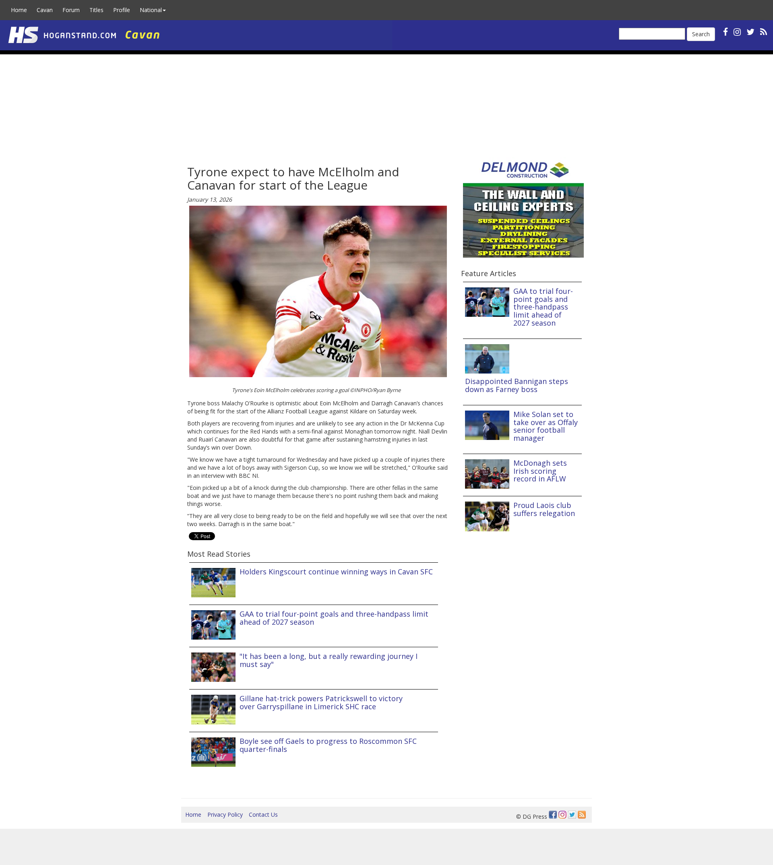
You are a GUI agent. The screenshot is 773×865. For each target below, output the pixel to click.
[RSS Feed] (582, 815)
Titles (96, 10)
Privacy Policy (225, 814)
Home (19, 10)
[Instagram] (562, 815)
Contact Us (263, 814)
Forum (71, 10)
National (151, 10)
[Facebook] (553, 815)
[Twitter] (572, 815)
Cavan (45, 10)
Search (701, 34)
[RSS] (763, 31)
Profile (121, 10)
